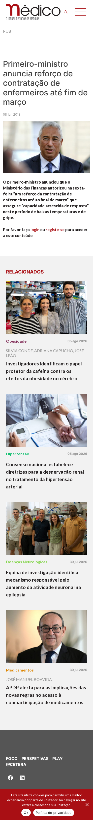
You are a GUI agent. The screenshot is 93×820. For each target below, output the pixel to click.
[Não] (86, 804)
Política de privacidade (54, 813)
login (35, 229)
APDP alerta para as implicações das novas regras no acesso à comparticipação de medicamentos (46, 695)
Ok (26, 813)
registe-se (55, 229)
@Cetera (16, 764)
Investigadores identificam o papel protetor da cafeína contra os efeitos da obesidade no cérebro (44, 371)
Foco (12, 758)
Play (57, 758)
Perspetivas (35, 758)
